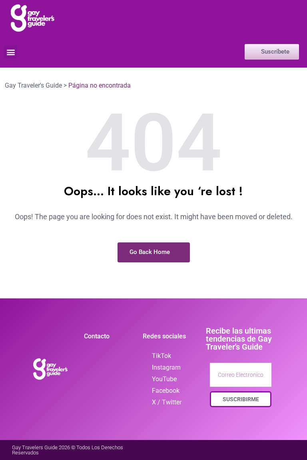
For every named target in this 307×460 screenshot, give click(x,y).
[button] (10, 51)
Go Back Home (150, 252)
